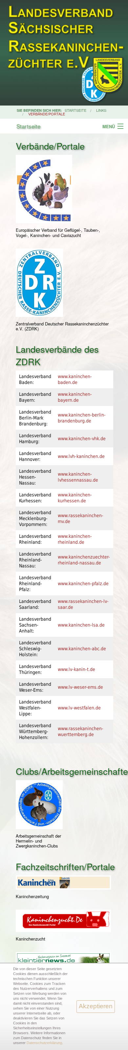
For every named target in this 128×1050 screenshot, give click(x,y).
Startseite (28, 126)
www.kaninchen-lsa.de (81, 625)
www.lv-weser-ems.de (80, 687)
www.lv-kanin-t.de (76, 669)
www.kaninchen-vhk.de (82, 438)
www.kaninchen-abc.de (82, 648)
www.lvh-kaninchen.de (81, 456)
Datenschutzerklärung (44, 1043)
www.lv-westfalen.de (79, 707)
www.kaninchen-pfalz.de (83, 583)
